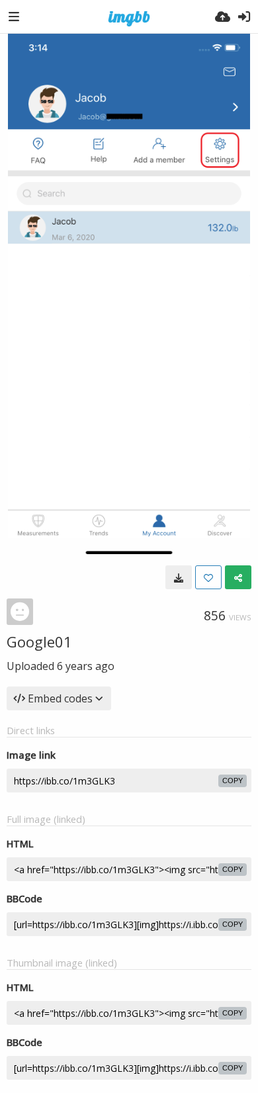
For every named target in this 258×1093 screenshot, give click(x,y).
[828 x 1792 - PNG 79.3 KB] (178, 577)
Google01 (39, 641)
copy (232, 780)
